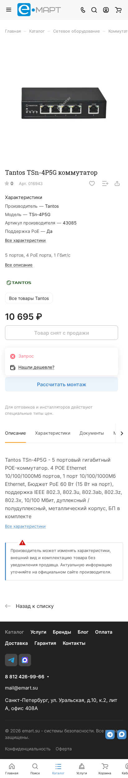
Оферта (64, 748)
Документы (92, 433)
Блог (83, 632)
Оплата (103, 632)
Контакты (74, 643)
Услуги (38, 632)
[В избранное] (92, 183)
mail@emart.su (21, 688)
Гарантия (45, 643)
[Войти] (106, 10)
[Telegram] (11, 660)
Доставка (16, 643)
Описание (15, 433)
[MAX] (25, 660)
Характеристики (52, 433)
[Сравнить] (105, 183)
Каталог (14, 632)
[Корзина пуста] (118, 10)
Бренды (62, 632)
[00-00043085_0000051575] (64, 103)
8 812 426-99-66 (24, 677)
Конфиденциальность (28, 748)
